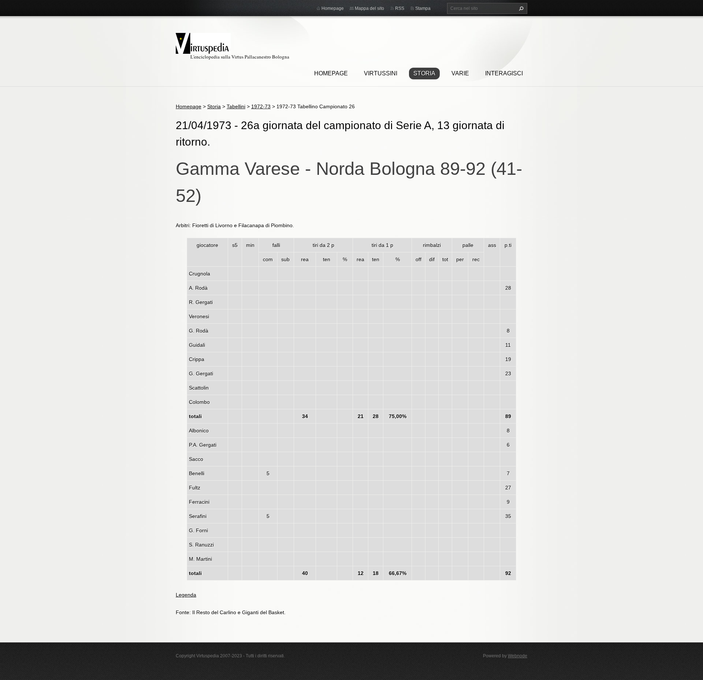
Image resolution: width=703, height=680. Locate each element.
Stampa (423, 8)
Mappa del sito (369, 8)
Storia (424, 73)
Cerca (520, 8)
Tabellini (236, 106)
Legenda (186, 595)
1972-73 (261, 106)
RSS (399, 8)
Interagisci (504, 73)
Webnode (517, 655)
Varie (460, 73)
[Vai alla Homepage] (203, 42)
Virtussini (380, 73)
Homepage (331, 73)
